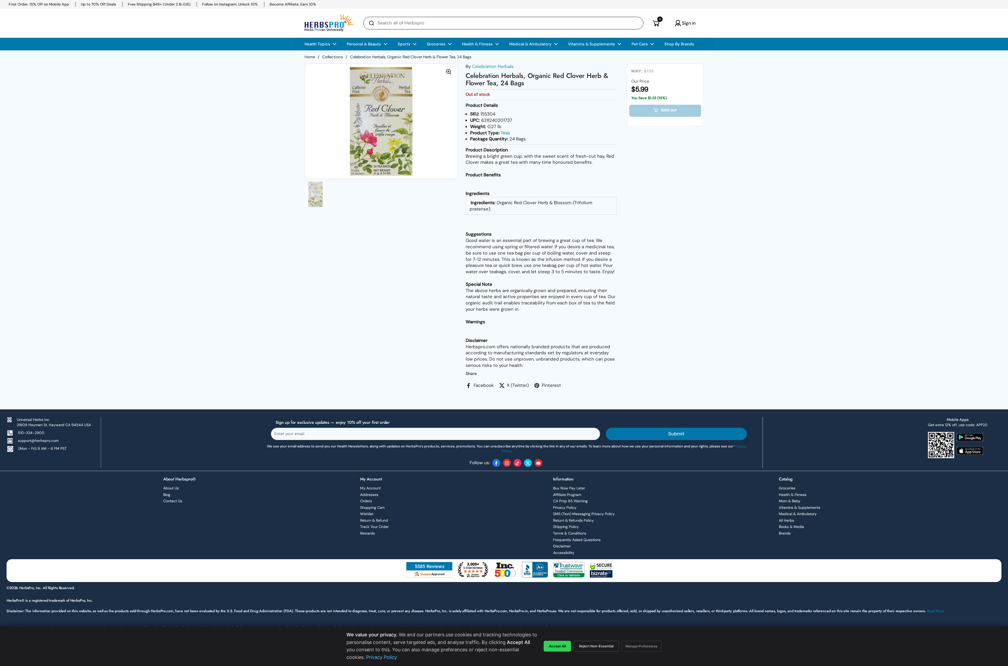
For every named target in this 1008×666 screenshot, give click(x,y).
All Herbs (786, 520)
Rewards (367, 533)
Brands (785, 533)
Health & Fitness (792, 494)
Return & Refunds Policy (573, 520)
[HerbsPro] (328, 23)
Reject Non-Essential (596, 646)
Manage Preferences (642, 646)
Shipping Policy (566, 526)
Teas (505, 133)
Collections (332, 57)
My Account (370, 488)
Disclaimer (562, 546)
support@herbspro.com (38, 440)
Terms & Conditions (569, 533)
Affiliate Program (567, 494)
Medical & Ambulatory (798, 513)
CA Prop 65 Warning (570, 501)
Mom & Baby (789, 501)
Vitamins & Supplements (799, 507)
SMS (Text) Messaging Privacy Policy (584, 513)
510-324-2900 (31, 432)
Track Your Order (374, 526)
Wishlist (366, 513)
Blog (166, 494)
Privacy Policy (564, 507)
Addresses (369, 494)
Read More (935, 611)
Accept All (557, 646)
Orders (366, 501)
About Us (171, 488)
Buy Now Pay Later (569, 488)
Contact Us (172, 501)
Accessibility (563, 552)
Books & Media (791, 526)
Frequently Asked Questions (577, 539)
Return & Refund (374, 520)
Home (309, 57)
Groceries (787, 488)
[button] (655, 23)
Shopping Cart (372, 507)
